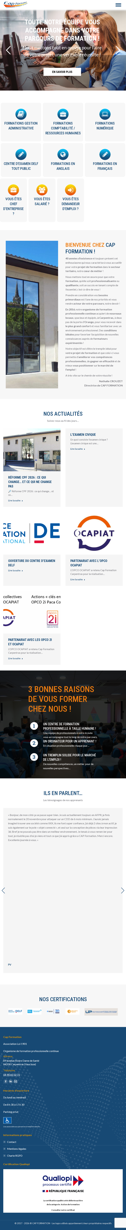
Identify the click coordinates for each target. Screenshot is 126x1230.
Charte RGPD (14, 1155)
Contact (11, 1141)
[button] (3, 890)
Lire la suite (14, 500)
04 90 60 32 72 (11, 1074)
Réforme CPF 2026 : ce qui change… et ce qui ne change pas (30, 481)
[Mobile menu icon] (118, 4)
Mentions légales (16, 1148)
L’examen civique (83, 435)
